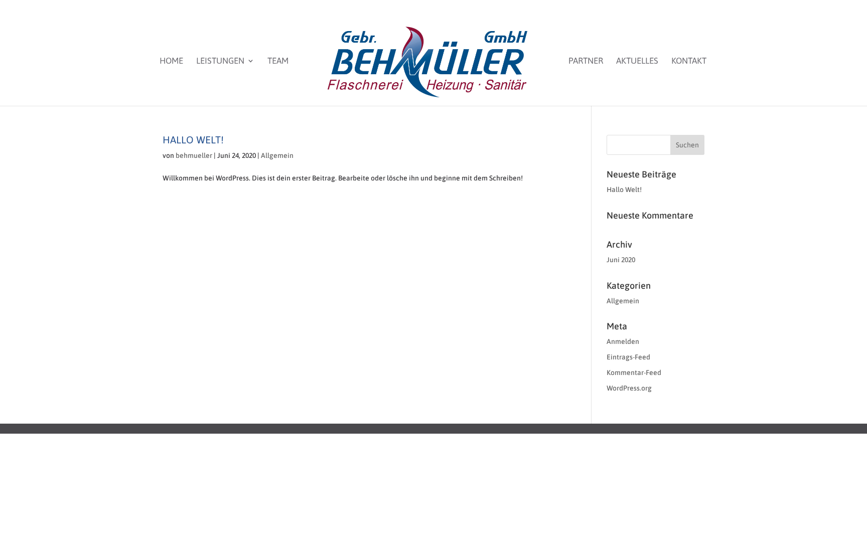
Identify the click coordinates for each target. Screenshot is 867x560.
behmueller (194, 155)
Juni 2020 (621, 260)
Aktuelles (637, 61)
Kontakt (688, 61)
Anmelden (623, 341)
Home (171, 61)
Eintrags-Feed (628, 357)
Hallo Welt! (193, 139)
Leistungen (220, 61)
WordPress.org (629, 388)
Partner (585, 61)
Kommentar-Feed (634, 372)
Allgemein (277, 155)
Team (277, 61)
